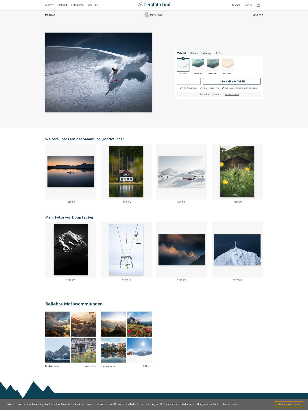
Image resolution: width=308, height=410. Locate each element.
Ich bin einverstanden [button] (289, 404)
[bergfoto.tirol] (154, 5)
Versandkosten (232, 94)
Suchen (236, 5)
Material (62, 5)
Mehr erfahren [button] (231, 404)
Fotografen (77, 5)
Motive (49, 5)
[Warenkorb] (258, 5)
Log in (248, 5)
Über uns (93, 5)
